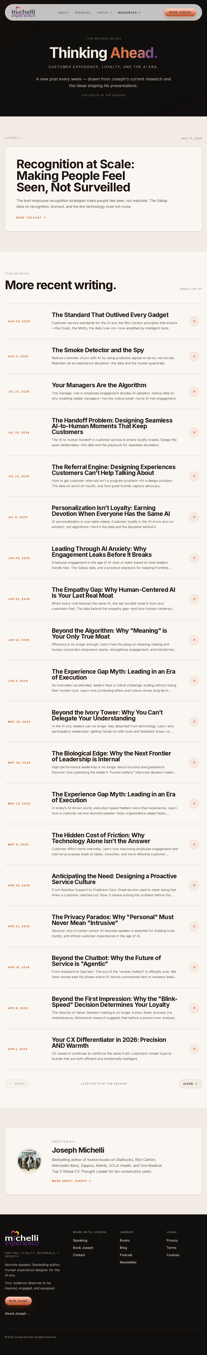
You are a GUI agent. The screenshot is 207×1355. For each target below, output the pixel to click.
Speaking (83, 12)
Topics (102, 12)
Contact (79, 1255)
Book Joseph (83, 1248)
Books (125, 1240)
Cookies (173, 1255)
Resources (127, 12)
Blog (123, 1248)
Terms (171, 1248)
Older (188, 1083)
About (63, 12)
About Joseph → (17, 1313)
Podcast (126, 1255)
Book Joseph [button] (180, 12)
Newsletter (128, 1262)
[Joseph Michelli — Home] (23, 12)
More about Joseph (69, 1180)
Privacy (172, 1240)
